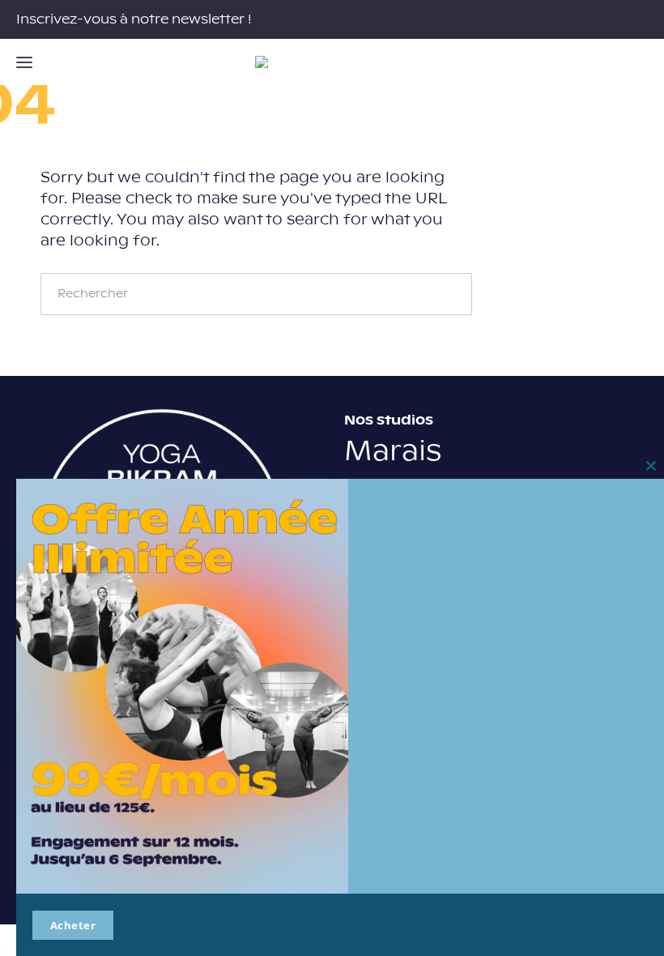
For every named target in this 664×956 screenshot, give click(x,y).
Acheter (73, 925)
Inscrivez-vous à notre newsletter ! (134, 19)
